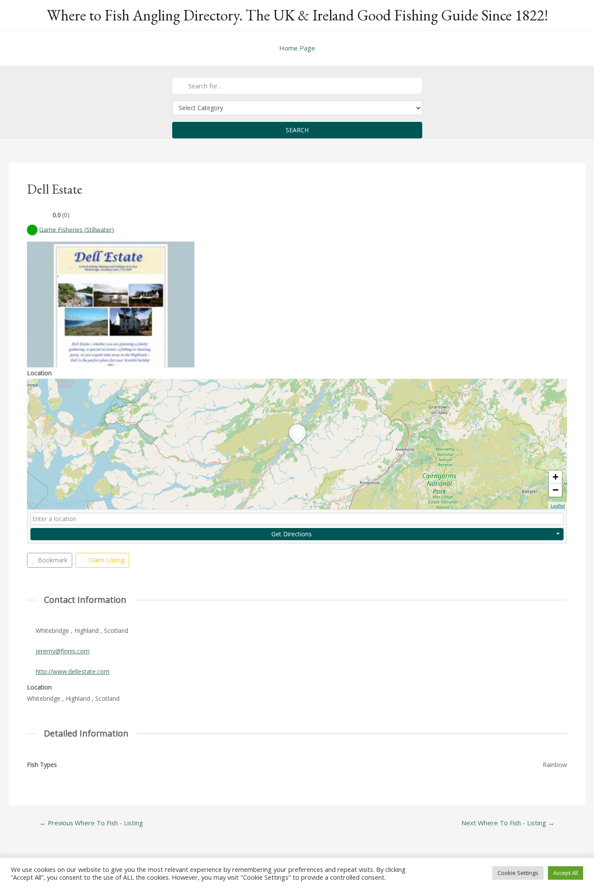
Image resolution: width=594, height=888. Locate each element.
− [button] (555, 489)
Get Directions (291, 534)
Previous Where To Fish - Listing (91, 823)
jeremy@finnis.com (63, 651)
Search (297, 130)
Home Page (297, 48)
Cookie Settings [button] (517, 873)
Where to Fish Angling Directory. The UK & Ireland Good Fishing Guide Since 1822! (297, 15)
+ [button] (555, 476)
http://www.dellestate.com (73, 671)
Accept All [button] (565, 873)
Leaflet (558, 505)
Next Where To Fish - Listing (507, 823)
